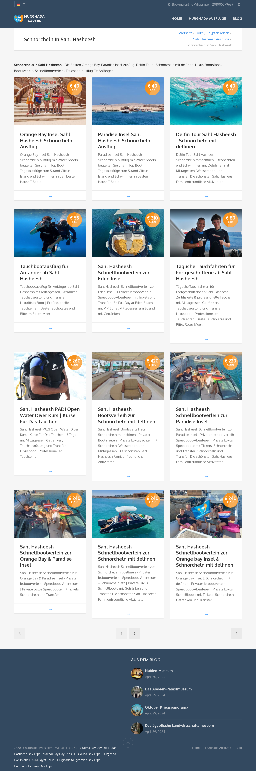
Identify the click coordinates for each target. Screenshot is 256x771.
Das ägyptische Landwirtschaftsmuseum (179, 725)
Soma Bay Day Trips (96, 747)
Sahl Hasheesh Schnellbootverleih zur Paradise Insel (201, 415)
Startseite (185, 33)
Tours (199, 33)
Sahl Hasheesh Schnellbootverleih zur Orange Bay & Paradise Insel (46, 556)
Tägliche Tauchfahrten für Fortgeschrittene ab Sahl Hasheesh (205, 272)
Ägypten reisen (217, 33)
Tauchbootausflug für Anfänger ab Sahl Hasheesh (44, 272)
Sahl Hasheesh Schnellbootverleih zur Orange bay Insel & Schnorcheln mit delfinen (204, 556)
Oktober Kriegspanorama (166, 707)
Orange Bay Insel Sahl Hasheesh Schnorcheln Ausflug (46, 140)
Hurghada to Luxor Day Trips (33, 766)
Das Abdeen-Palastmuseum (168, 689)
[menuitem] (20, 4)
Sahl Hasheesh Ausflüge (211, 39)
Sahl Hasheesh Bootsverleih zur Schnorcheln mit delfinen (126, 415)
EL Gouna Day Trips (87, 754)
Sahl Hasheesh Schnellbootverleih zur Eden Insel (123, 272)
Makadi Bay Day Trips (58, 754)
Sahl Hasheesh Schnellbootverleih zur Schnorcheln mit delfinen (126, 553)
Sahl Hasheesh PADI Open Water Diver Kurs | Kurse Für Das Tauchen (50, 415)
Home (177, 18)
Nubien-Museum (159, 670)
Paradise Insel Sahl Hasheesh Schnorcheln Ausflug (124, 140)
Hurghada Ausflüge (207, 18)
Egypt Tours (46, 760)
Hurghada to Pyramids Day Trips (78, 760)
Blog (237, 18)
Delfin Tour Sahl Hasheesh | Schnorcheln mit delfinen (206, 140)
